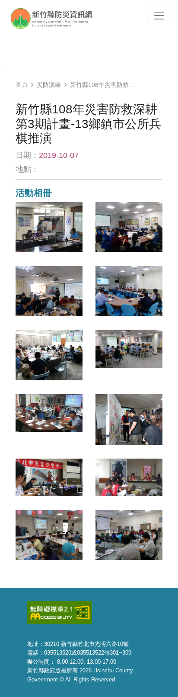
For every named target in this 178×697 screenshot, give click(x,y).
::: (2, 67)
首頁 (22, 84)
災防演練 (49, 84)
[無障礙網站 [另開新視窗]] (59, 612)
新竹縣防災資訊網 (59, 18)
